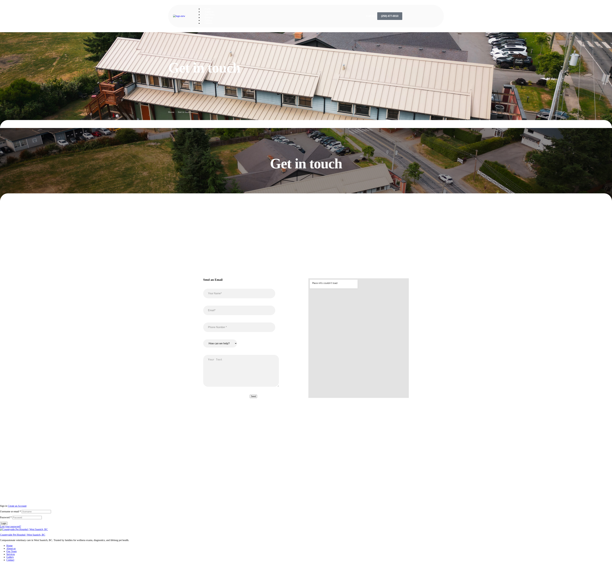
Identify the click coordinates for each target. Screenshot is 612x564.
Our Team (11, 551)
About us (11, 548)
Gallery (10, 557)
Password (6, 517)
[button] (389, 16)
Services (10, 554)
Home (9, 545)
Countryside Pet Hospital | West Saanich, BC (22, 534)
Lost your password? (10, 526)
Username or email (10, 511)
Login (3, 523)
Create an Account (17, 506)
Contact (10, 560)
